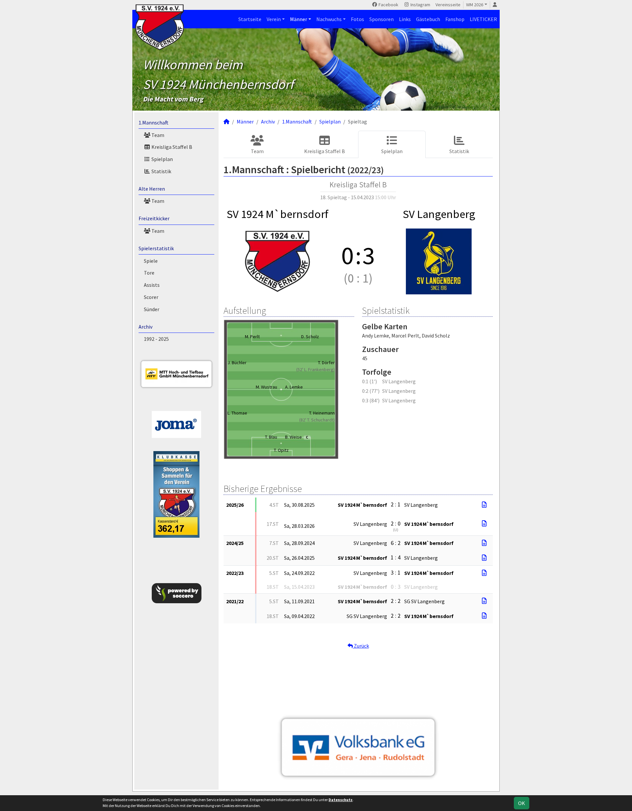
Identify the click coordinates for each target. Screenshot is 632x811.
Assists (152, 285)
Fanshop (454, 19)
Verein (274, 19)
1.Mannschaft (154, 122)
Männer (298, 19)
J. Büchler (237, 362)
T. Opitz (281, 450)
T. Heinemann (322, 413)
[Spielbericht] (484, 505)
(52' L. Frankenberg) (315, 369)
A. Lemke (294, 387)
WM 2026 (474, 5)
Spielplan (161, 159)
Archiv (145, 326)
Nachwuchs (329, 19)
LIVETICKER (483, 19)
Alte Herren (152, 188)
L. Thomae (237, 413)
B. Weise (296, 437)
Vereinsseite (448, 5)
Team (157, 135)
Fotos (357, 19)
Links (405, 19)
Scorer (151, 297)
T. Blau (271, 437)
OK (521, 803)
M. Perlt (252, 336)
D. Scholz (310, 336)
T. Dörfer (326, 362)
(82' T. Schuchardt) (317, 420)
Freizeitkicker (154, 218)
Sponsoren (381, 19)
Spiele (151, 260)
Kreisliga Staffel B (171, 147)
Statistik (160, 171)
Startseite (249, 19)
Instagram (419, 5)
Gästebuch (428, 19)
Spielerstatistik (156, 248)
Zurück (361, 645)
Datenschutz (341, 799)
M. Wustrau (266, 387)
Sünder (151, 309)
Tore (149, 272)
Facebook (388, 5)
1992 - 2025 (156, 339)
